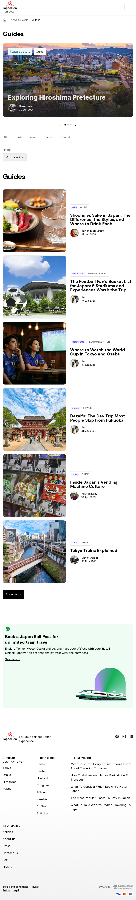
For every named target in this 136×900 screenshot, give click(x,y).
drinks (75, 474)
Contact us (10, 853)
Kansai (41, 764)
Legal (16, 890)
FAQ (5, 860)
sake (74, 207)
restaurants (78, 341)
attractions (78, 273)
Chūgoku (43, 785)
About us (9, 839)
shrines (75, 408)
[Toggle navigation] (128, 7)
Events (18, 137)
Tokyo (7, 768)
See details (12, 659)
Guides (48, 137)
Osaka (7, 775)
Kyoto (7, 789)
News (32, 137)
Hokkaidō (43, 778)
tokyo (75, 542)
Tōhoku (42, 792)
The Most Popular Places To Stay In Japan (100, 798)
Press (6, 846)
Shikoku (42, 813)
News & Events (19, 19)
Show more (13, 594)
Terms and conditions (15, 886)
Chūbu (41, 806)
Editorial (65, 137)
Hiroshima (9, 782)
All (5, 137)
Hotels (7, 867)
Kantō (41, 771)
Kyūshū (42, 799)
